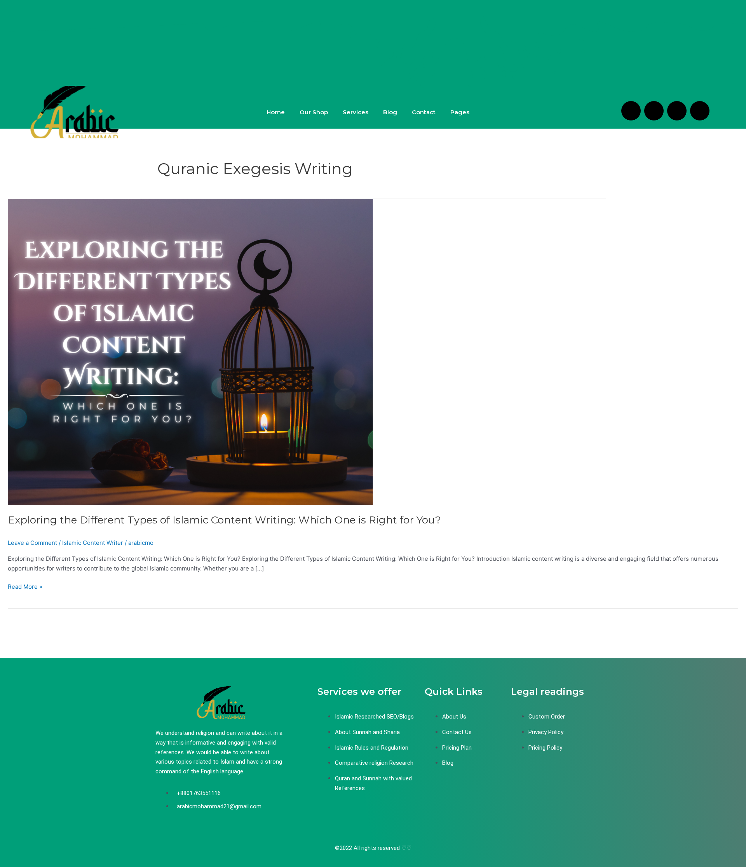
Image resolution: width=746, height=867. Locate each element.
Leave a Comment (32, 542)
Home (276, 112)
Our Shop (314, 112)
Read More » (25, 586)
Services (355, 112)
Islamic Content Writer (92, 542)
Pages (459, 112)
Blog (390, 112)
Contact (424, 112)
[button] (461, 112)
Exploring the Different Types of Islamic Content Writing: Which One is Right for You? (224, 520)
